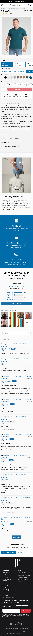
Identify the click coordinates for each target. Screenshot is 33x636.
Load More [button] (16, 537)
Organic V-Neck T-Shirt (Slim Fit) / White (14, 417)
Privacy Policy (9, 616)
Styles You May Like (9, 552)
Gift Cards (4, 583)
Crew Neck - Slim (6, 71)
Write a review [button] (16, 303)
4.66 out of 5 (20, 287)
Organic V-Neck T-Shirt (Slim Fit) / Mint (14, 455)
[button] (2, 5)
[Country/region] (28, 5)
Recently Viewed (23, 552)
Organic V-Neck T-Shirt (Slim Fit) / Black (14, 475)
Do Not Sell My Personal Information (16, 633)
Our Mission (5, 575)
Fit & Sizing (5, 585)
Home (2, 8)
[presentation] (16, 36)
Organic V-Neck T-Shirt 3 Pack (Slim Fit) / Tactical (17, 399)
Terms (8, 631)
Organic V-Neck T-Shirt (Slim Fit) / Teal (14, 344)
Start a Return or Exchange (6, 579)
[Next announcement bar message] (30, 1)
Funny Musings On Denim (8, 593)
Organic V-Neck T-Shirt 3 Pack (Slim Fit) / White (16, 498)
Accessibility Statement (23, 579)
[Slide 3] (16, 55)
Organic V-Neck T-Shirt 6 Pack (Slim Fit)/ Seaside (17, 376)
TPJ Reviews (5, 587)
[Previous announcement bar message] (3, 1)
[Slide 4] (17, 55)
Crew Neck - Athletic (19, 71)
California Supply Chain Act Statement (23, 573)
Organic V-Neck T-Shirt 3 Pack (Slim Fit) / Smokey (17, 359)
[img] (5, 346)
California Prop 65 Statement (24, 575)
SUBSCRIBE (26, 610)
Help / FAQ (5, 577)
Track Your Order (6, 572)
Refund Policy (21, 581)
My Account (5, 595)
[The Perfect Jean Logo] (15, 5)
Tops (6, 8)
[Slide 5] (18, 55)
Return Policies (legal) (21, 631)
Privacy (13, 631)
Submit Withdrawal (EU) (8, 597)
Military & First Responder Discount (7, 590)
